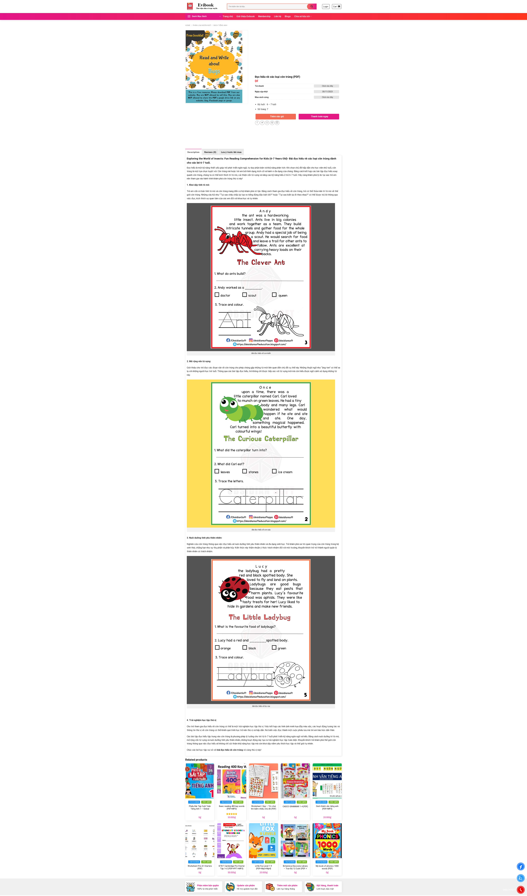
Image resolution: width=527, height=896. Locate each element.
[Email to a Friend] (267, 123)
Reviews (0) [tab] (210, 152)
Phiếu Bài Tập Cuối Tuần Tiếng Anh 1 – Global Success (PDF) (200, 809)
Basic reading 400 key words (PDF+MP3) (231, 807)
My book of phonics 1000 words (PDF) (327, 867)
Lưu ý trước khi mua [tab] (231, 152)
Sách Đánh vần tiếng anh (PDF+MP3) (327, 807)
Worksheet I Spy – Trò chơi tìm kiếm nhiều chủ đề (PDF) (263, 807)
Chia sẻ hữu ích (302, 16)
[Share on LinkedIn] (277, 123)
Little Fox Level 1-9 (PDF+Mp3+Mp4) (263, 867)
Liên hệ (277, 16)
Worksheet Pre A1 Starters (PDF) (200, 867)
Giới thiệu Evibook (245, 16)
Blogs (288, 16)
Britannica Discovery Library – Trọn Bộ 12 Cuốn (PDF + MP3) (295, 868)
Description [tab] (193, 152)
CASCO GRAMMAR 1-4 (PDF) (295, 806)
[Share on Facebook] (257, 123)
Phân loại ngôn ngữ (202, 25)
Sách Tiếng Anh (220, 25)
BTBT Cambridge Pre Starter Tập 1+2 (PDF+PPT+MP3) (232, 867)
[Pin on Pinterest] (272, 123)
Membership (264, 16)
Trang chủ (228, 16)
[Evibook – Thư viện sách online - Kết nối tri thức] (204, 6)
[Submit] (312, 6)
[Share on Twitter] (262, 123)
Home (187, 25)
